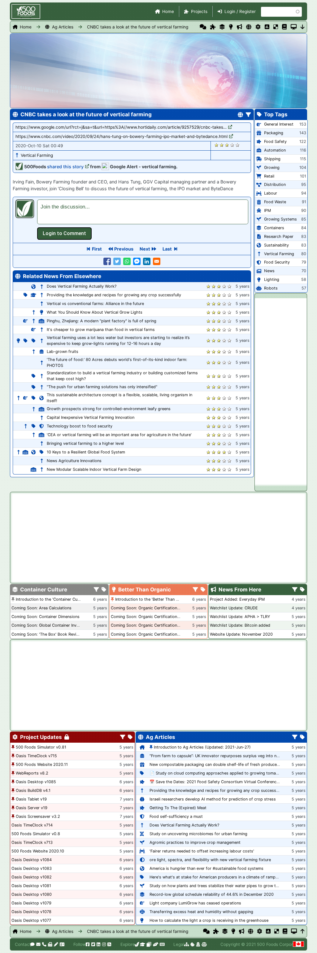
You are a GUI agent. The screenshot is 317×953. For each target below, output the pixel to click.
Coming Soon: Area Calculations (41, 608)
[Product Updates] (258, 27)
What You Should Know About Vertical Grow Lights (94, 312)
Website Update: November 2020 (241, 634)
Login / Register (240, 11)
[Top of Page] (302, 931)
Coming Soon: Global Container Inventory (50, 625)
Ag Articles (62, 26)
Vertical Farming (37, 155)
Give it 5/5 (237, 145)
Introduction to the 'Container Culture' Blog (56, 599)
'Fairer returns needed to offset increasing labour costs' (202, 851)
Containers (274, 227)
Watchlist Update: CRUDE (234, 608)
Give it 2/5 (221, 145)
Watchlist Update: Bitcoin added (240, 625)
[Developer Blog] (161, 944)
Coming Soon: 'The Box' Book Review (46, 634)
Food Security (277, 262)
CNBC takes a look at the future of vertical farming (137, 26)
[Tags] (103, 590)
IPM (267, 210)
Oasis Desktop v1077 (31, 920)
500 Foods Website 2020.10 (37, 851)
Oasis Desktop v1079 (31, 903)
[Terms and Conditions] (204, 944)
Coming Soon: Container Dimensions (45, 616)
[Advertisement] (280, 391)
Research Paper (278, 236)
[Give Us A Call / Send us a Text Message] (44, 944)
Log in (64, 233)
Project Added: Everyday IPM (237, 599)
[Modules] (130, 737)
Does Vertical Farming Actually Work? (81, 286)
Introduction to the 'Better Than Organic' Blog (158, 599)
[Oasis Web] (293, 27)
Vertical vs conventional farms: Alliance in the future (95, 303)
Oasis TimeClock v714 (32, 825)
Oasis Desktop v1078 (31, 911)
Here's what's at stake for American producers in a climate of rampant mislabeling (226, 877)
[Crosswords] (275, 27)
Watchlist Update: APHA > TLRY (240, 616)
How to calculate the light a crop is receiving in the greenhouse (209, 920)
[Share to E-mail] (156, 261)
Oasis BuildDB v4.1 (33, 790)
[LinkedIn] (98, 944)
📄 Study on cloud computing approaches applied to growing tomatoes (217, 773)
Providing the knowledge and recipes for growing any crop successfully (114, 295)
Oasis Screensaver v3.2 (38, 816)
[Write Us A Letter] (55, 944)
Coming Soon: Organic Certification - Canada (153, 634)
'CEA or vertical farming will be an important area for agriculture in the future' (119, 434)
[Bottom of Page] (302, 27)
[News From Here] (239, 27)
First (97, 248)
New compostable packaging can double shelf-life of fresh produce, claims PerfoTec (229, 764)
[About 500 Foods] (137, 944)
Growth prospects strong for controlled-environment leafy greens (109, 408)
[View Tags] (302, 590)
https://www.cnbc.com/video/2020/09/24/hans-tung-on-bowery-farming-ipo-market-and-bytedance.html (121, 136)
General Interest (278, 124)
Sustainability (276, 245)
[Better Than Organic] (231, 27)
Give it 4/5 (232, 145)
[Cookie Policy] (192, 944)
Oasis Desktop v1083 (31, 868)
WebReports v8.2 (32, 773)
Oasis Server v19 (31, 807)
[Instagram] (103, 944)
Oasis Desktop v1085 (36, 781)
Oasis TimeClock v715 (36, 755)
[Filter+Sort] (248, 115)
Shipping (272, 159)
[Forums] (202, 27)
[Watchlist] (267, 27)
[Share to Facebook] (107, 261)
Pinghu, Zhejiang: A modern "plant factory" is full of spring (101, 321)
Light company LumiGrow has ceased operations (195, 903)
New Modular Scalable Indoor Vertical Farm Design (94, 469)
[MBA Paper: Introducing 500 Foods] (142, 944)
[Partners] (155, 944)
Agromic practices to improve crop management (195, 842)
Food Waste (275, 202)
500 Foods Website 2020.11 (42, 764)
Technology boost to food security (79, 426)
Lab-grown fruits (62, 351)
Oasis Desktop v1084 (31, 859)
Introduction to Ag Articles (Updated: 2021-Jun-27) (202, 747)
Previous (123, 248)
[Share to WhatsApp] (127, 261)
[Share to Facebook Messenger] (137, 261)
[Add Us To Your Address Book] (61, 944)
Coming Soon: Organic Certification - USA (150, 616)
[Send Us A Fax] (49, 944)
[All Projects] (213, 27)
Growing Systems (280, 219)
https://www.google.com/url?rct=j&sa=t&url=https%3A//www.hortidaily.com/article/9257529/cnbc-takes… (121, 127)
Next (145, 248)
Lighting (271, 279)
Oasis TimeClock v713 (32, 842)
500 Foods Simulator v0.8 (35, 833)
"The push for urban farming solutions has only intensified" (102, 386)
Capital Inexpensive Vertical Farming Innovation (90, 417)
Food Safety (275, 141)
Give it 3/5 (227, 145)
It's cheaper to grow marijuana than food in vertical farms (101, 329)
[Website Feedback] (32, 944)
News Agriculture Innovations (74, 460)
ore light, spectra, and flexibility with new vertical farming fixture (210, 859)
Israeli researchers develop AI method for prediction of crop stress (213, 799)
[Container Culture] (222, 27)
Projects (199, 11)
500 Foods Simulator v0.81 (41, 747)
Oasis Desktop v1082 (31, 877)
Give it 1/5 (216, 145)
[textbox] (143, 212)
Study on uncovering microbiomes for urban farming (198, 833)
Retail (269, 176)
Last (167, 248)
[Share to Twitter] (117, 261)
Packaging (273, 133)
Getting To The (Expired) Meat (178, 807)
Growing (272, 167)
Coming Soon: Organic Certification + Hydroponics (158, 608)
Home (168, 11)
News (269, 270)
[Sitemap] (186, 944)
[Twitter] (92, 944)
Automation (275, 150)
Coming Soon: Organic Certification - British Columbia (161, 625)
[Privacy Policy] (197, 944)
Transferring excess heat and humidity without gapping (201, 911)
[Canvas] (148, 944)
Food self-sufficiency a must (176, 816)
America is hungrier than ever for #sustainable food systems (206, 868)
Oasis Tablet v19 (31, 799)
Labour (270, 193)
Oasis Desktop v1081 (31, 885)
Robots (271, 288)
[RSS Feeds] (109, 944)
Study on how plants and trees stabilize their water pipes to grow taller (217, 885)
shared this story (65, 166)
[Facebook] (87, 944)
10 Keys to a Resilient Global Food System (86, 452)
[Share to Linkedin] (146, 261)
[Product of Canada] (297, 944)
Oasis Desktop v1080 (31, 894)
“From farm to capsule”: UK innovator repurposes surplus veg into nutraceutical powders (233, 755)
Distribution (275, 184)
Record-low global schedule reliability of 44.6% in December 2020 (212, 894)
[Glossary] (284, 27)
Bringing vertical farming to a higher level (85, 443)
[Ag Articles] (249, 27)
